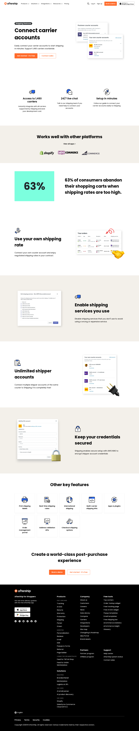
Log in (93, 4)
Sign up (99, 4)
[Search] (88, 4)
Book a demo (110, 4)
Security (36, 720)
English (20, 712)
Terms (26, 720)
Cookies (46, 720)
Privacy (18, 720)
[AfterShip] (11, 3)
